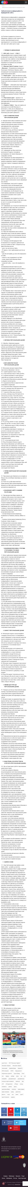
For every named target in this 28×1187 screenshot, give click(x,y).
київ (23, 1081)
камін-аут (18, 1081)
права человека (5, 1091)
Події (23, 1176)
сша (13, 1094)
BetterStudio (17, 1184)
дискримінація (21, 1078)
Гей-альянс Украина (6, 1065)
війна (17, 1076)
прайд (12, 1091)
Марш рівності (18, 1070)
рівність (3, 1094)
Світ (3, 1076)
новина (10, 1086)
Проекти (18, 1176)
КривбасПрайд (12, 1068)
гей (25, 1076)
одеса (15, 1086)
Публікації (11, 1176)
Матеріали (9, 1178)
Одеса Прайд (17, 1073)
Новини (5, 1176)
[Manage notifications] (3, 1183)
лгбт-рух (16, 1084)
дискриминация (12, 1078)
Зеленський (4, 1068)
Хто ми (15, 1178)
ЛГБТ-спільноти (5, 1070)
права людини (21, 1089)
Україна (7, 1076)
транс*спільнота (5, 1097)
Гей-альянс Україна (17, 1065)
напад (21, 1084)
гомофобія (4, 1078)
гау (21, 1076)
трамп (17, 1094)
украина (13, 1097)
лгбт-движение (9, 1084)
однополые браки (6, 1089)
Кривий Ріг (20, 1068)
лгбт (3, 1084)
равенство (18, 1091)
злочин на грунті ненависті (8, 1081)
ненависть (4, 1086)
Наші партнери (22, 1178)
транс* (21, 1094)
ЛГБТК (12, 1070)
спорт (8, 1094)
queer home (4, 1063)
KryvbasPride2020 (7, 1047)
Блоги (3, 1178)
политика (14, 1089)
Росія (23, 1073)
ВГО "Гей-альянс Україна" (14, 1063)
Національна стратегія (7, 1073)
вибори (12, 1076)
